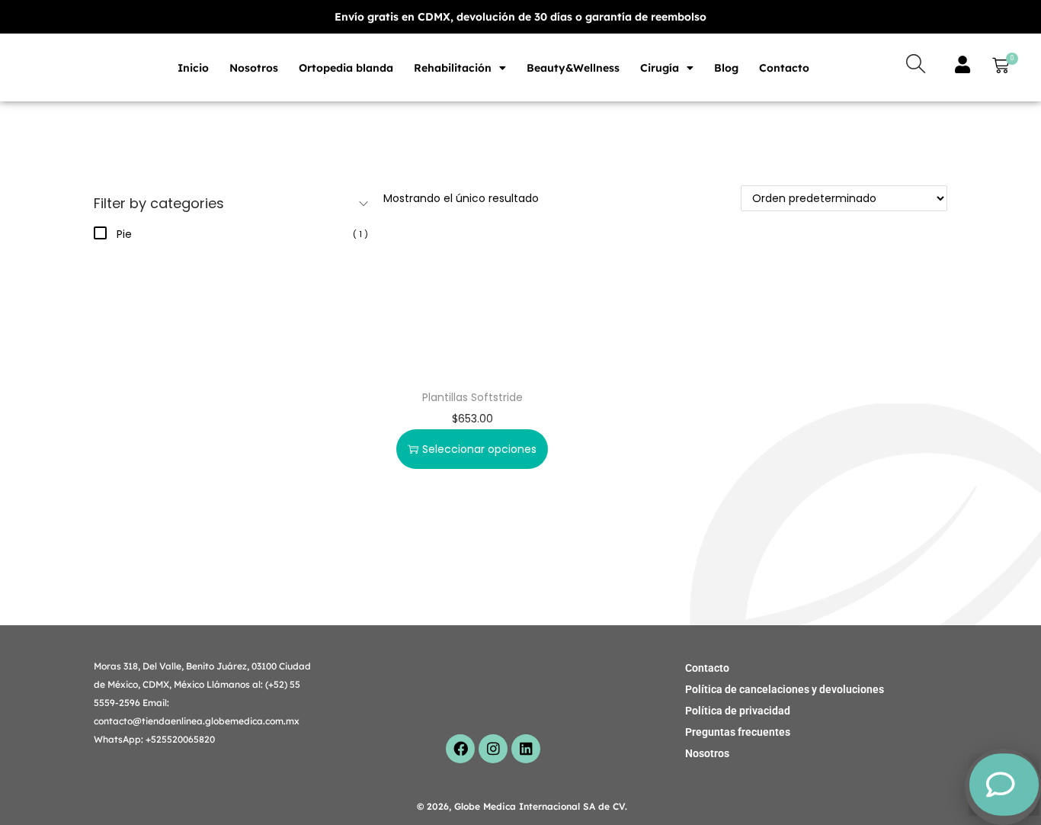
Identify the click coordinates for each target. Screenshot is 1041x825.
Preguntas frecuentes (737, 732)
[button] (997, 67)
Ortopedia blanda (346, 68)
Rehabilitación (453, 68)
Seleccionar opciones (479, 449)
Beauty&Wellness (573, 68)
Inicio (193, 68)
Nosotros (253, 68)
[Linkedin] (525, 748)
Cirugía (659, 68)
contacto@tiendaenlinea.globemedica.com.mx (196, 721)
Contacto (784, 68)
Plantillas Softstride (472, 397)
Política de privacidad (737, 711)
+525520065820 (180, 739)
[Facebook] (460, 748)
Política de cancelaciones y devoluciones (784, 689)
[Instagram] (493, 748)
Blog (726, 68)
